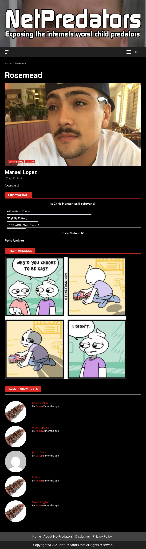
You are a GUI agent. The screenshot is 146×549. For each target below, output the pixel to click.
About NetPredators (58, 536)
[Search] (136, 52)
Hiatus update (40, 427)
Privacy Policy (102, 536)
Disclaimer (82, 536)
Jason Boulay (40, 402)
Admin (39, 406)
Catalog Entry (16, 161)
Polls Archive (14, 240)
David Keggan (40, 502)
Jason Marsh (40, 452)
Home (36, 536)
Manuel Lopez (73, 124)
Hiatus (36, 477)
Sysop (39, 455)
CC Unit (30, 161)
